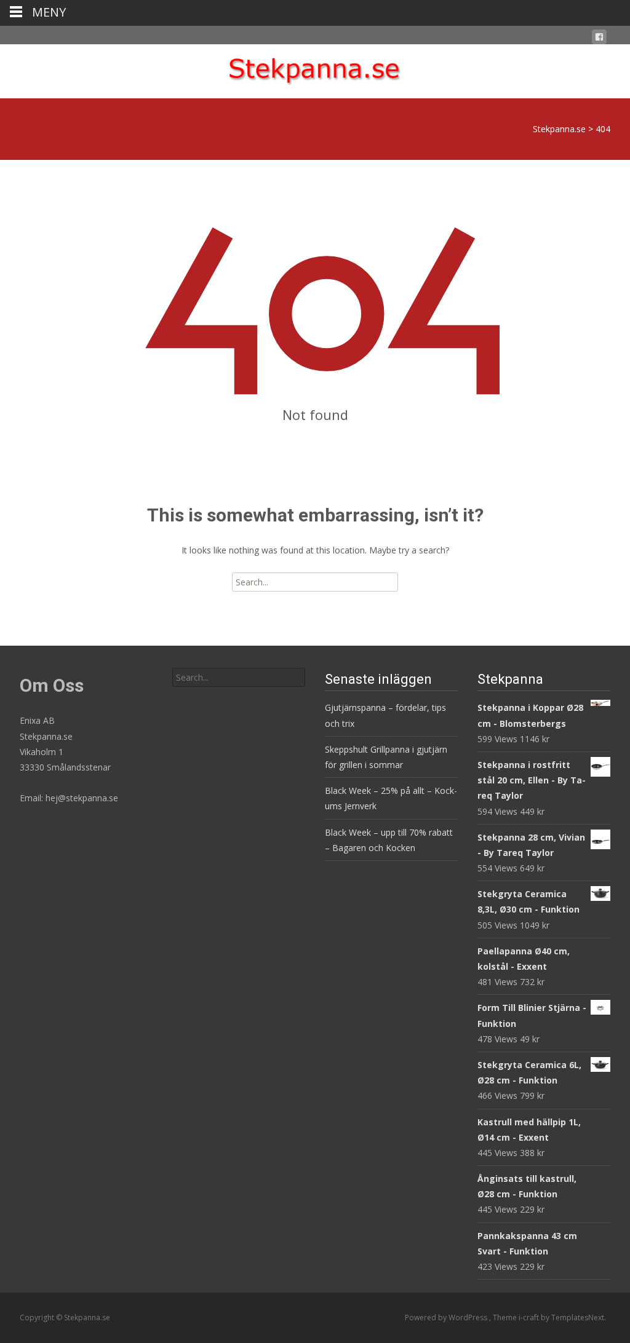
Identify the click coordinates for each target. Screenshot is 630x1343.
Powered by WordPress (447, 1317)
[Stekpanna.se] (315, 68)
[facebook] (599, 39)
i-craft (530, 1317)
